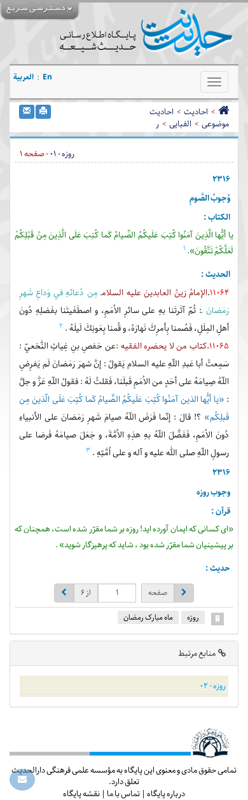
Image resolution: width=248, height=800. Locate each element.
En (47, 77)
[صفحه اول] (223, 111)
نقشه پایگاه (81, 793)
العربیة (23, 77)
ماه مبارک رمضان (148, 617)
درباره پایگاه (166, 793)
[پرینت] (43, 112)
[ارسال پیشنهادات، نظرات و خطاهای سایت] (22, 779)
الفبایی (180, 123)
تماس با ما (123, 793)
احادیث (196, 111)
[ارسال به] (26, 112)
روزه (193, 617)
